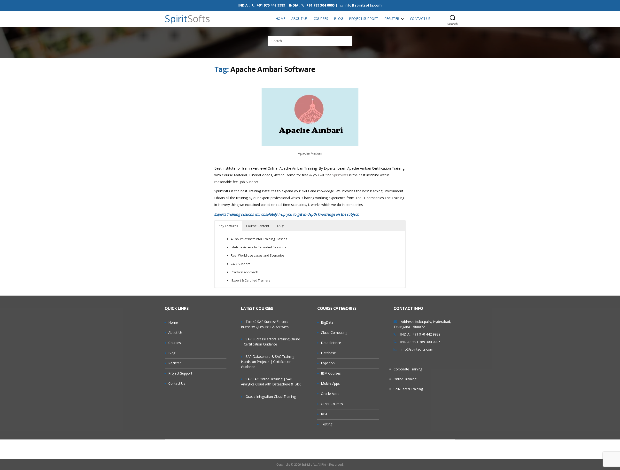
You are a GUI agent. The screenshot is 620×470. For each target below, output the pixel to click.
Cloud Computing (334, 332)
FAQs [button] (281, 226)
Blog (338, 18)
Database (328, 353)
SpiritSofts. (309, 464)
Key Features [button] (228, 226)
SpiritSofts (340, 175)
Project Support (363, 18)
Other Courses (332, 403)
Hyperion (327, 363)
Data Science (331, 342)
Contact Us (420, 18)
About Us (299, 18)
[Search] (452, 19)
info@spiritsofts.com (363, 5)
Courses (321, 18)
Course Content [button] (257, 226)
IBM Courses (331, 373)
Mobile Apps (330, 383)
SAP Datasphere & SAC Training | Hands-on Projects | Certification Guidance (269, 361)
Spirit (187, 19)
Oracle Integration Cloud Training (271, 396)
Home (280, 18)
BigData (327, 322)
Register (391, 18)
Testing (326, 424)
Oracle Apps (330, 393)
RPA (324, 414)
